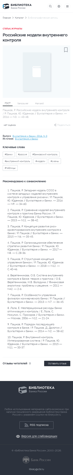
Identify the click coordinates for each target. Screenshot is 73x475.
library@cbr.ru (36, 469)
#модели (40, 161)
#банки (9, 154)
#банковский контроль (45, 154)
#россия (22, 154)
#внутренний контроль (17, 161)
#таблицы (10, 167)
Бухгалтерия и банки (26, 138)
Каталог (19, 17)
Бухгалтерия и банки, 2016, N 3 (30, 136)
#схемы (55, 161)
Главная (7, 17)
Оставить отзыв (57, 363)
